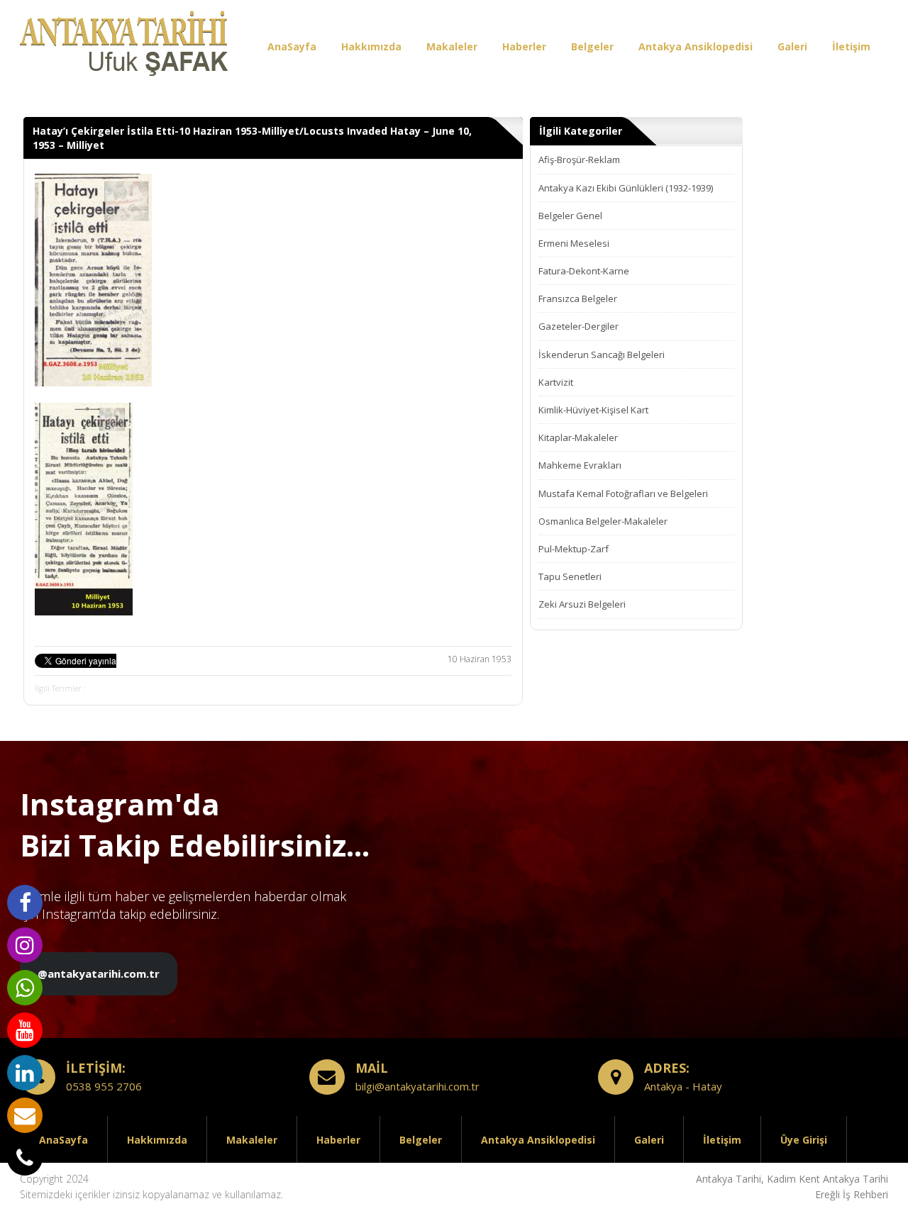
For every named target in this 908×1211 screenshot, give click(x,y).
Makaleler (451, 46)
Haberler (524, 46)
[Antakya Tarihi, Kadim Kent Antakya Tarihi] (126, 46)
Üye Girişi (803, 1139)
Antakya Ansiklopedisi (695, 46)
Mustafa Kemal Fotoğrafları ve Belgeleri (623, 493)
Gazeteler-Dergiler (578, 326)
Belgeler (592, 46)
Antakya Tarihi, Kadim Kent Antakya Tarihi (792, 1178)
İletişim (851, 46)
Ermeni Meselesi (573, 243)
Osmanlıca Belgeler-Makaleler (603, 521)
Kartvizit (555, 382)
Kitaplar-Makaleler (578, 437)
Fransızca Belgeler (577, 298)
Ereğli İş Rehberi (851, 1194)
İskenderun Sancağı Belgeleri (601, 354)
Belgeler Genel (570, 215)
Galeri (792, 46)
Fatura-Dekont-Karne (583, 270)
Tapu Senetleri (570, 576)
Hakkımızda (371, 46)
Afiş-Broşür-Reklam (579, 159)
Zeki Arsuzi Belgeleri (582, 604)
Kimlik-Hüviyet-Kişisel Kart (593, 409)
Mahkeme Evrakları (579, 465)
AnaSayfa (291, 46)
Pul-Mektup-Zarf (573, 548)
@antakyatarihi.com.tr (99, 973)
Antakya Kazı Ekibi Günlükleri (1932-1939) (625, 188)
